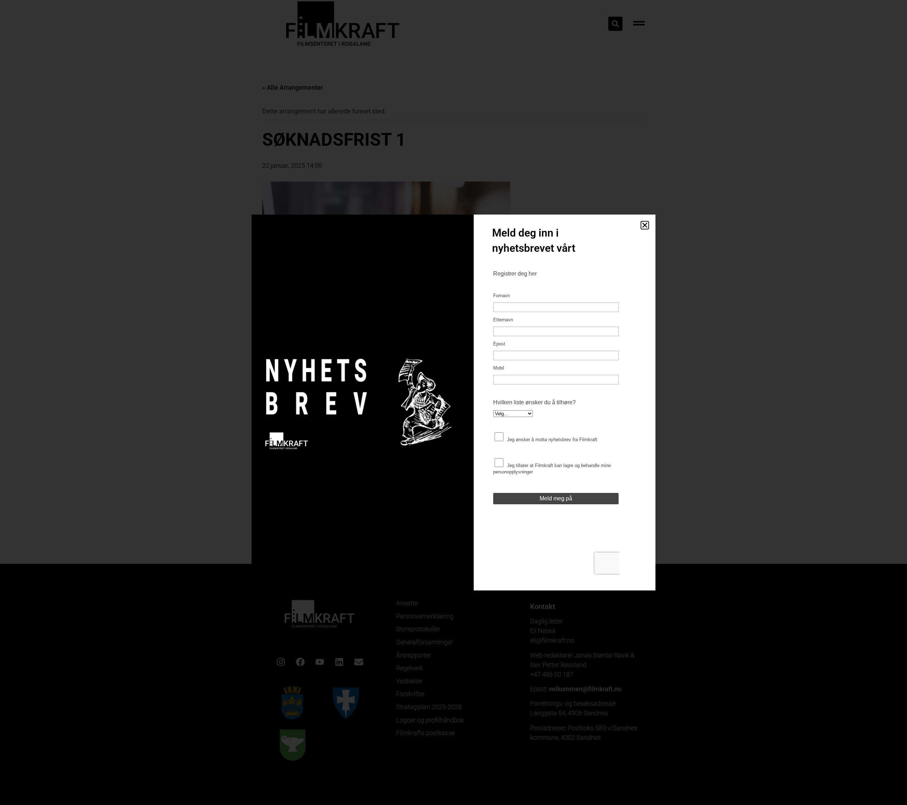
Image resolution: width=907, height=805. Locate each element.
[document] (453, 402)
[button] (644, 225)
